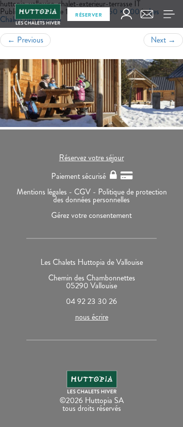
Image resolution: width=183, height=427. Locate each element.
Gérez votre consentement (91, 215)
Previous (25, 39)
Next (163, 39)
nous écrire (91, 316)
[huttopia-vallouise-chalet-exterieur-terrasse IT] (91, 93)
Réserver (88, 15)
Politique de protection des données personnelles (110, 195)
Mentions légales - (45, 191)
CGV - (86, 191)
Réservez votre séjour (91, 157)
